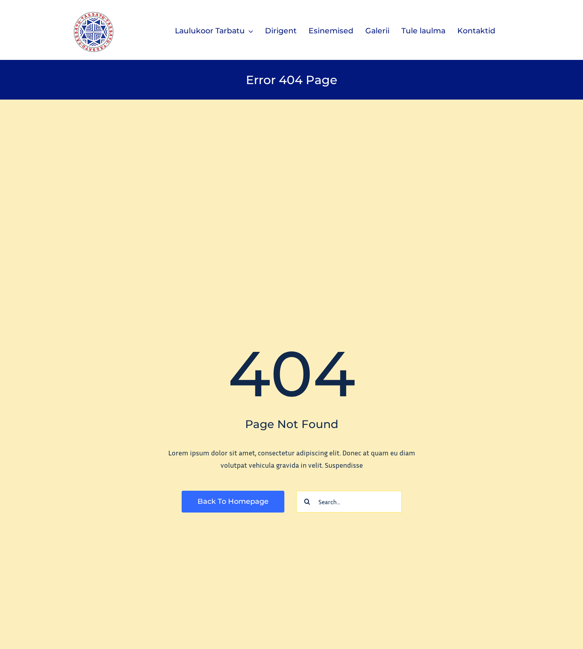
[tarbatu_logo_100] (93, 15)
